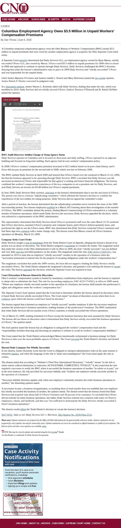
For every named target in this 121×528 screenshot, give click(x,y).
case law (20, 252)
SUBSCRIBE (38, 19)
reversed (75, 339)
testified (51, 207)
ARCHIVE (23, 19)
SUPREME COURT (83, 19)
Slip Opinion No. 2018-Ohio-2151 (75, 415)
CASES (5, 26)
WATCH (66, 19)
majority (23, 60)
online (44, 426)
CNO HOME (8, 19)
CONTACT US (98, 523)
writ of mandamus (34, 242)
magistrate (70, 245)
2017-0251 (7, 415)
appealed (27, 269)
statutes (15, 353)
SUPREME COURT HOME (78, 523)
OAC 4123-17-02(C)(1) (99, 252)
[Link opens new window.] (23, 489)
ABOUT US (34, 523)
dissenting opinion (15, 86)
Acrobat (54, 432)
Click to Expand (11, 100)
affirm (23, 409)
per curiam (100, 78)
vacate (117, 266)
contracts (25, 231)
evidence (6, 299)
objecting (49, 192)
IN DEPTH (53, 19)
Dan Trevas (10, 40)
